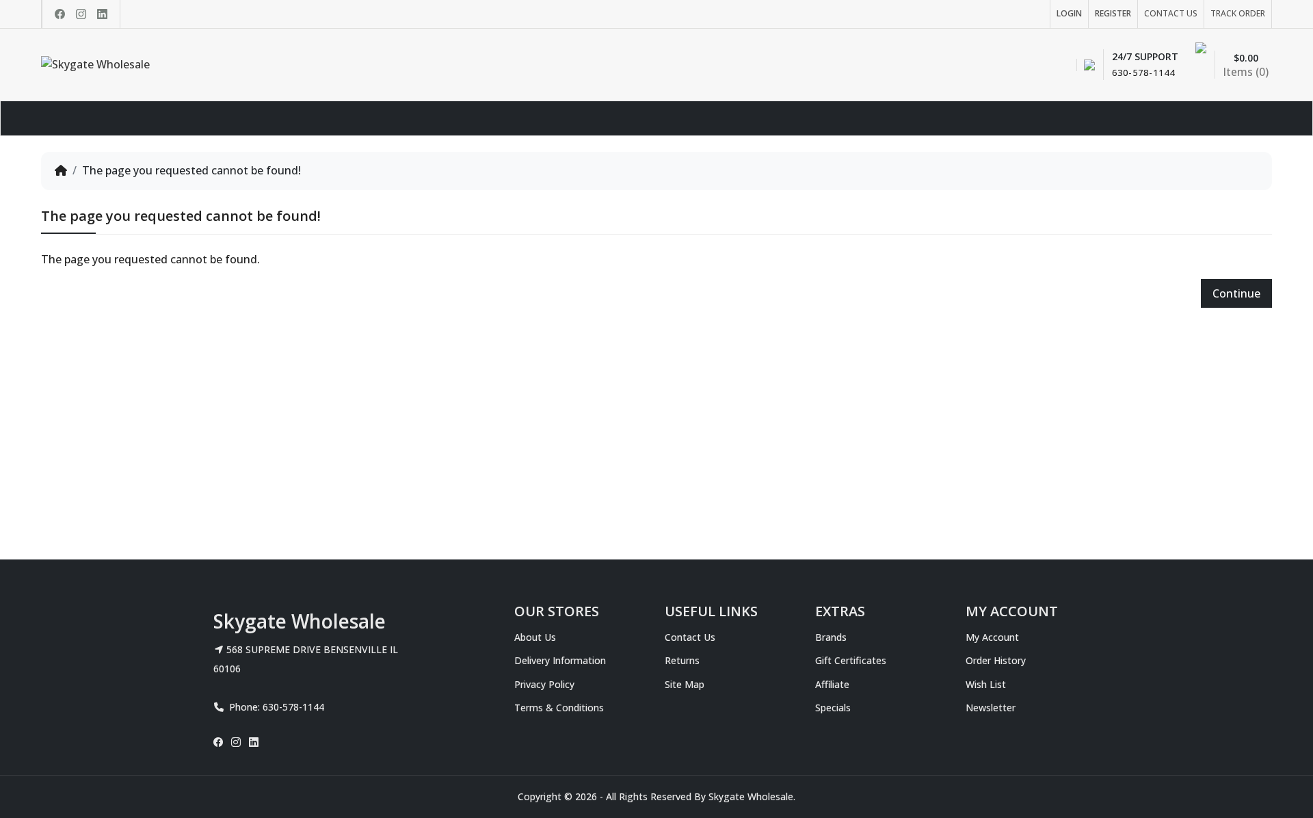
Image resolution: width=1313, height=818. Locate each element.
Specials (833, 707)
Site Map (684, 684)
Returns (682, 660)
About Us (535, 637)
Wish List (986, 684)
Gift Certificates (850, 660)
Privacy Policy (544, 684)
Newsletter (991, 707)
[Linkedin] (102, 14)
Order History (996, 660)
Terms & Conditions (559, 707)
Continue (1236, 293)
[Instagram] (81, 14)
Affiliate (832, 684)
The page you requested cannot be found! (191, 170)
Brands (831, 637)
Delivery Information (560, 660)
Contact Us (690, 637)
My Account (992, 637)
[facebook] (59, 14)
